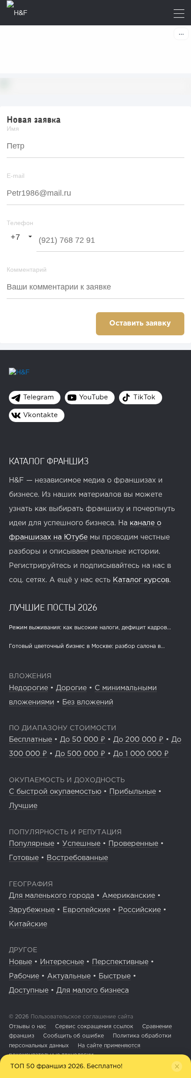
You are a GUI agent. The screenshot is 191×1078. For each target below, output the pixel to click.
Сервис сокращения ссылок (94, 1026)
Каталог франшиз (49, 460)
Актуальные (69, 976)
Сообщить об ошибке (73, 1036)
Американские (128, 896)
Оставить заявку (140, 323)
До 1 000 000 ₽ (141, 754)
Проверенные (133, 844)
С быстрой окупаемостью (55, 791)
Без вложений (87, 702)
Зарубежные (32, 910)
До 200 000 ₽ (138, 739)
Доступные (28, 990)
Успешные (81, 844)
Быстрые (115, 976)
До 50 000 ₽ (82, 739)
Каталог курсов (141, 580)
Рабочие (24, 976)
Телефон (20, 222)
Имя (13, 128)
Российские (139, 910)
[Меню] (179, 14)
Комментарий (27, 269)
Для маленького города (51, 896)
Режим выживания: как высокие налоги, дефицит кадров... (90, 627)
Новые (20, 962)
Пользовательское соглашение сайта (81, 1016)
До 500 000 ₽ (80, 754)
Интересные (62, 962)
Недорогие (28, 688)
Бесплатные (30, 739)
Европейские (86, 910)
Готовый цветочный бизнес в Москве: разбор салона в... (87, 646)
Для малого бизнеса (92, 990)
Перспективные (120, 962)
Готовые (24, 858)
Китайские (28, 924)
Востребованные (77, 858)
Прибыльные (132, 791)
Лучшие (23, 806)
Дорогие (71, 688)
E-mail (15, 175)
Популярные (31, 844)
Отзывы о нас (27, 1026)
